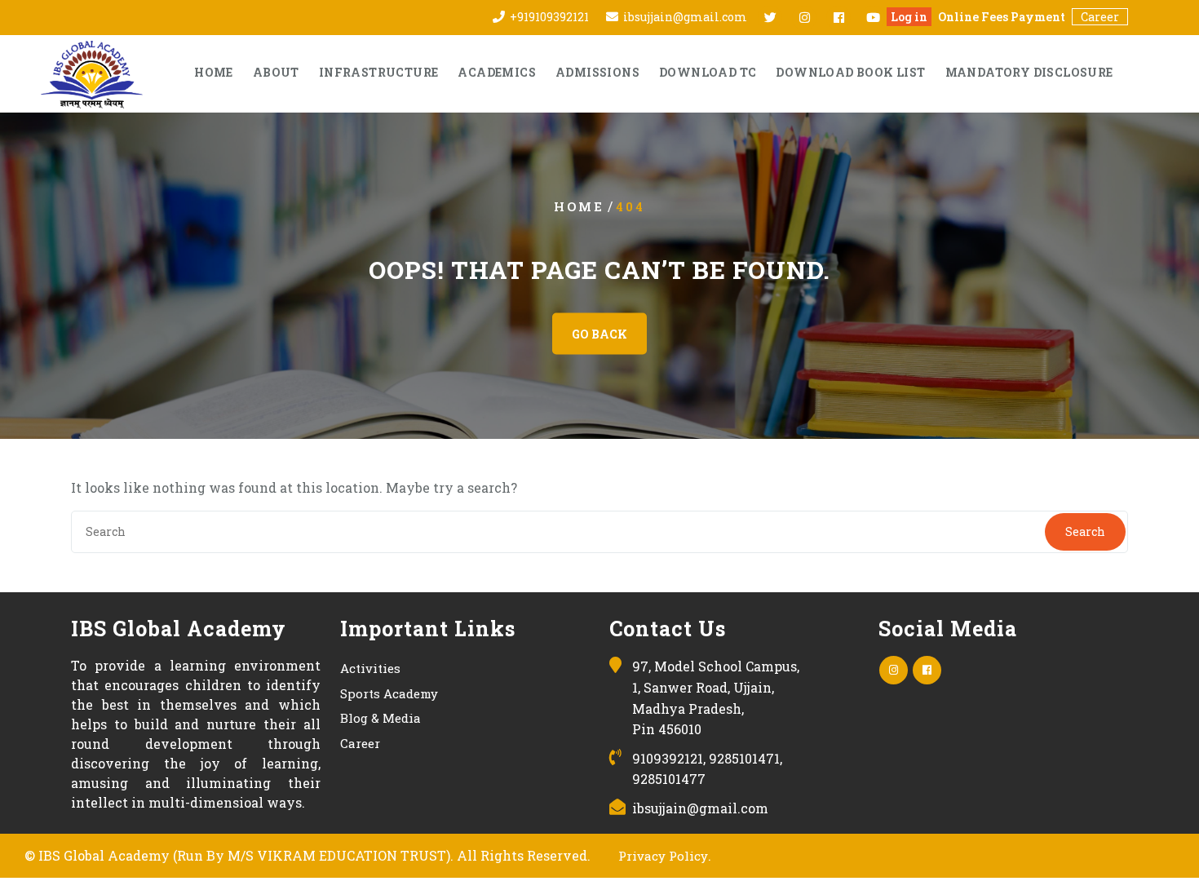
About (276, 72)
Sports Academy (389, 693)
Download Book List (850, 72)
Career (1100, 16)
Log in (909, 16)
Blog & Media (380, 718)
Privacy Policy (663, 856)
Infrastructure (379, 72)
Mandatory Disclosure (1029, 72)
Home (213, 72)
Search (1085, 531)
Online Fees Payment (1001, 16)
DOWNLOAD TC (707, 72)
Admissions (597, 72)
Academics (497, 72)
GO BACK (599, 334)
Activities (370, 668)
